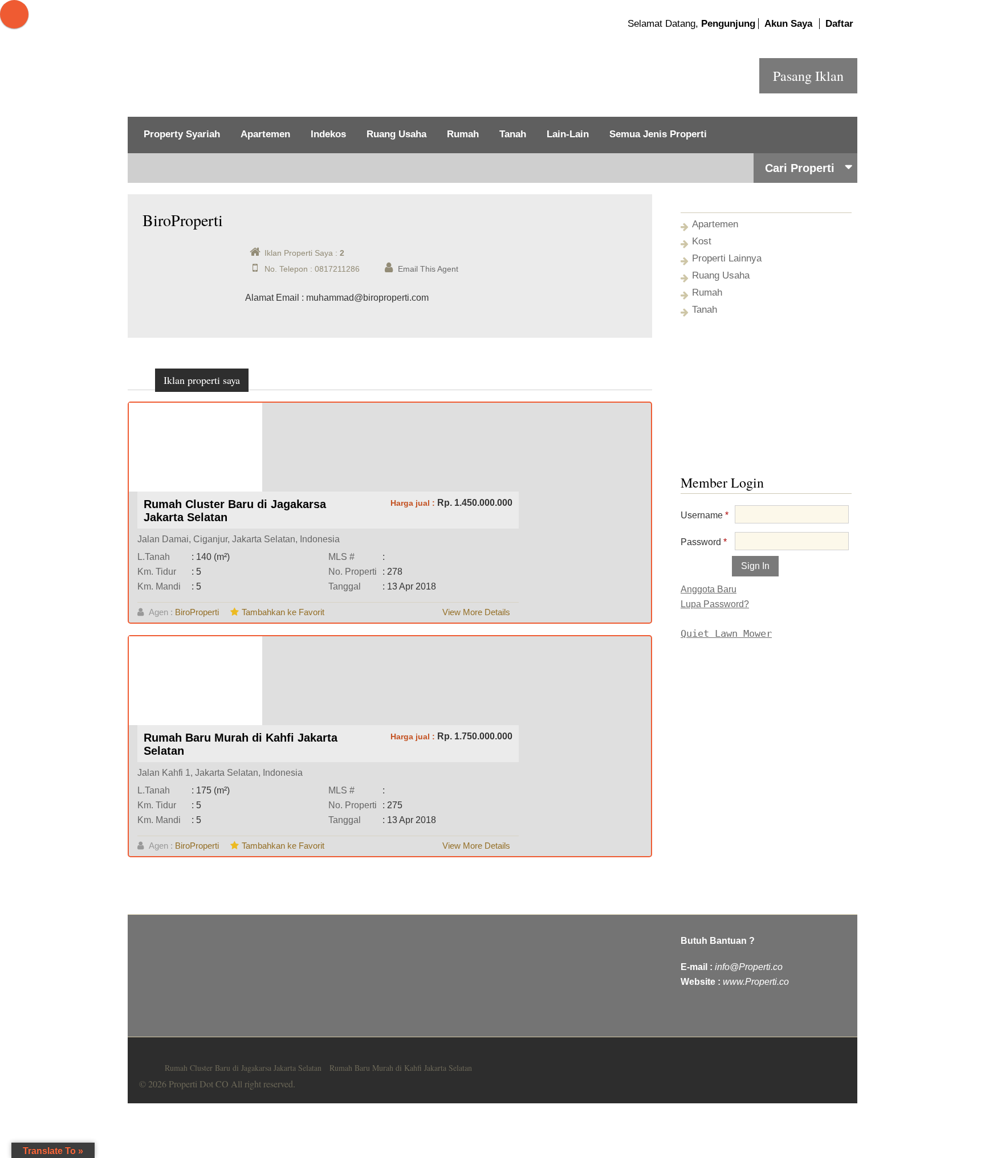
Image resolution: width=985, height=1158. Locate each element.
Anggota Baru (708, 589)
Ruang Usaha (396, 134)
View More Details (476, 612)
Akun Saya (788, 23)
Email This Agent (428, 268)
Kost (701, 241)
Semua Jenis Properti (658, 134)
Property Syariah (182, 134)
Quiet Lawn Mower (726, 633)
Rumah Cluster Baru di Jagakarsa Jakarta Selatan (243, 1067)
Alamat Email (272, 297)
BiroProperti (197, 612)
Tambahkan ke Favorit (283, 612)
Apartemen (265, 134)
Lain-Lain (568, 134)
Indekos (328, 134)
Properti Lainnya (727, 258)
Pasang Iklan (808, 76)
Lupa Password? (715, 604)
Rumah (463, 134)
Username (704, 515)
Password (704, 542)
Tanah (512, 134)
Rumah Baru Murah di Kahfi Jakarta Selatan (400, 1067)
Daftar (839, 23)
